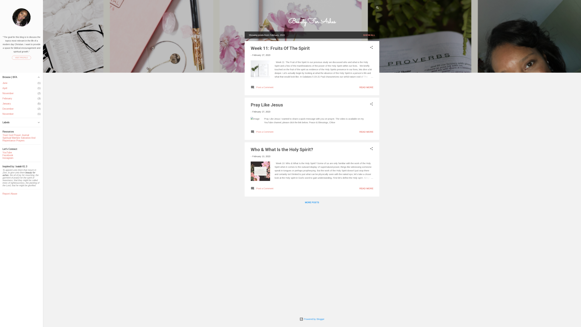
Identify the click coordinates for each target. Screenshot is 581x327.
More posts (312, 202)
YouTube (7, 152)
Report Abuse (9, 193)
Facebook (7, 155)
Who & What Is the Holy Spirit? (282, 149)
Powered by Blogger (313, 319)
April (4, 88)
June (4, 83)
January (6, 103)
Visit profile (21, 58)
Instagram (7, 158)
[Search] (377, 8)
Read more (366, 87)
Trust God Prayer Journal (15, 135)
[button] (371, 48)
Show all (369, 35)
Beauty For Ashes (312, 22)
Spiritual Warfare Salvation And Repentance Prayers (18, 139)
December (8, 108)
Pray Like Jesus (267, 104)
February (7, 98)
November (8, 93)
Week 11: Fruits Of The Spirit (280, 48)
